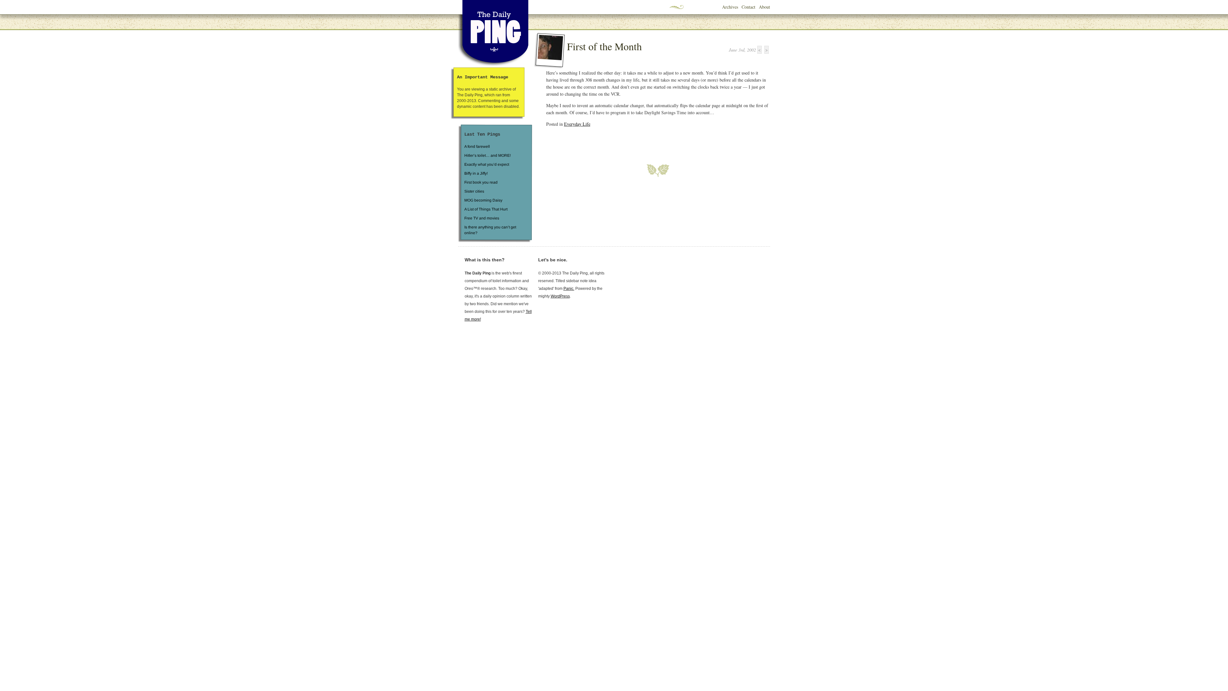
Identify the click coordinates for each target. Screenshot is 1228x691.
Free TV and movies (481, 218)
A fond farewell (477, 146)
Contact (748, 7)
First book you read (480, 182)
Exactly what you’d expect (486, 164)
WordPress (560, 296)
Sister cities (474, 191)
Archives (730, 7)
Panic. (568, 288)
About (764, 7)
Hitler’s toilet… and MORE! (487, 155)
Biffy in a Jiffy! (476, 173)
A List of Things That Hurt (485, 209)
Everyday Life (577, 124)
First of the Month (604, 46)
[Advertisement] (621, 141)
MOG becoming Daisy (483, 200)
